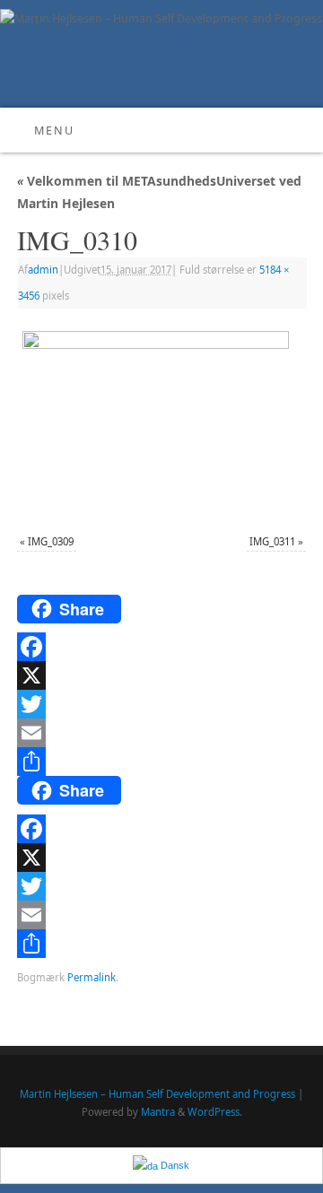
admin (43, 269)
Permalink (91, 977)
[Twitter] (161, 704)
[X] (161, 675)
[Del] (161, 761)
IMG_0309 (51, 541)
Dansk (173, 1165)
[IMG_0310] (161, 423)
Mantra (158, 1112)
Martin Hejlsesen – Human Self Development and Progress (157, 1094)
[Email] (161, 732)
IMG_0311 (272, 541)
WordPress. (215, 1112)
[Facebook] (161, 646)
